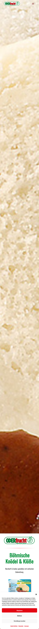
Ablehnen (19, 616)
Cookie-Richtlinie (14, 626)
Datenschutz (20, 626)
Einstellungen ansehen (19, 621)
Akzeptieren (20, 610)
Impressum (26, 626)
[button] (36, 594)
